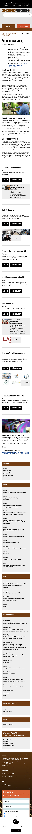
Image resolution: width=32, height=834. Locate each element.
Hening (10, 542)
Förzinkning (23, 636)
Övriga (4, 695)
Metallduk (12, 566)
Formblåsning (13, 585)
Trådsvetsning (18, 548)
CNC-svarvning (25, 452)
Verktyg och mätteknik (8, 653)
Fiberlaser (24, 521)
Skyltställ (16, 622)
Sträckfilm (5, 593)
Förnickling (12, 636)
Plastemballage (22, 668)
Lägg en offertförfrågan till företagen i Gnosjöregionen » (17, 65)
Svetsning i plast (6, 598)
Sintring (25, 584)
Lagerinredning (6, 673)
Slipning (5, 540)
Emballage (5, 666)
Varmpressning (6, 514)
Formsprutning (6, 582)
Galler (4, 563)
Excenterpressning (22, 512)
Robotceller (12, 631)
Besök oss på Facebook (8, 773)
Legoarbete (5, 677)
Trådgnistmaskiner (13, 647)
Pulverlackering (17, 636)
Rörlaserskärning (6, 521)
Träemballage (12, 668)
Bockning (5, 490)
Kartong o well (6, 668)
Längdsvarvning (16, 452)
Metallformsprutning (19, 584)
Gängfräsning (6, 499)
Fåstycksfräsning (6, 498)
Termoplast (5, 584)
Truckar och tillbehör (19, 686)
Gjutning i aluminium (14, 507)
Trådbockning (12, 548)
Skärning (5, 518)
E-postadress (8, 806)
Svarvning (8, 34)
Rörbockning (11, 492)
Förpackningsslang (12, 593)
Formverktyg (14, 655)
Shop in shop (11, 622)
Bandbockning (23, 492)
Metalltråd (5, 546)
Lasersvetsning (6, 536)
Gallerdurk (23, 565)
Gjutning (5, 503)
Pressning (5, 511)
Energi (4, 709)
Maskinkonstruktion (7, 644)
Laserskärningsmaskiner (17, 644)
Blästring (16, 638)
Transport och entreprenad (8, 686)
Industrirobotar (20, 629)
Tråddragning (6, 548)
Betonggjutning (6, 507)
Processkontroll (18, 631)
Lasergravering (19, 520)
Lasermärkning (12, 520)
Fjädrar (14, 559)
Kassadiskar (20, 622)
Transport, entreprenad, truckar (9, 685)
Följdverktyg (5, 655)
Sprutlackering (6, 636)
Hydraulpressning (14, 512)
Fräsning (5, 496)
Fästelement (5, 557)
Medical (5, 604)
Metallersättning (11, 584)
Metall (3, 34)
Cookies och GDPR (6, 785)
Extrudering (18, 593)
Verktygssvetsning (20, 536)
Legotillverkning (20, 679)
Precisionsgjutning (13, 505)
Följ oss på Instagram (7, 776)
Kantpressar (22, 645)
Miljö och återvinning (7, 711)
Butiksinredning (6, 620)
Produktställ (6, 622)
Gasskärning (13, 521)
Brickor (11, 559)
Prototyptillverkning (7, 660)
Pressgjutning (6, 505)
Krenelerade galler (17, 565)
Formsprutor (10, 649)
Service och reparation (8, 690)
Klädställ (25, 623)
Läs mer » (26, 826)
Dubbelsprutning (6, 585)
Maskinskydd (6, 565)
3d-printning (6, 662)
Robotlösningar (6, 629)
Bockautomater (21, 647)
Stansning (18, 514)
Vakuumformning (6, 587)
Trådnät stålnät (6, 566)
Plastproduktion (21, 598)
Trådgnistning (6, 551)
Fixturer (10, 655)
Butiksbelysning (6, 623)
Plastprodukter (13, 600)
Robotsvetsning (13, 536)
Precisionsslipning (15, 542)
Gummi (4, 606)
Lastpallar (17, 668)
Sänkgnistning (6, 553)
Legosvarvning (6, 681)
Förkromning (5, 638)
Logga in (4, 784)
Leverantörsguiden (12, 33)
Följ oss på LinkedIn (7, 774)
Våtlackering (11, 638)
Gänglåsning (18, 559)
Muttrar (7, 559)
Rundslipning (6, 542)
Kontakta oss (5, 765)
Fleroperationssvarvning (8, 453)
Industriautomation (7, 627)
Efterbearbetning (20, 681)
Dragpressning (13, 514)
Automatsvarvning (5, 35)
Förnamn (7, 801)
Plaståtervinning (6, 600)
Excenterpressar (16, 645)
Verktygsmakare (11, 656)
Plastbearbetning (6, 596)
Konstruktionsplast (14, 598)
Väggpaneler (17, 623)
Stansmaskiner (6, 647)
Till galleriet (16, 238)
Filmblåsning (5, 591)
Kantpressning (17, 492)
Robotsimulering (6, 631)
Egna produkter (6, 693)
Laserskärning (6, 520)
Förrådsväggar (13, 673)
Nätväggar (11, 565)
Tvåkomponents (19, 585)
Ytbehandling (6, 635)
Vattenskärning (19, 521)
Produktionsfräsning (22, 498)
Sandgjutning (19, 505)
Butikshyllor (12, 623)
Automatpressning (7, 512)
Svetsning (5, 534)
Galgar (22, 623)
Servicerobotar (25, 631)
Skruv (4, 559)
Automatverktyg (21, 655)
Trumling (20, 638)
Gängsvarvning (25, 453)
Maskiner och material (7, 642)
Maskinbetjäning (13, 629)
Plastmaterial (15, 649)
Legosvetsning (6, 679)
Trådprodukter (24, 548)
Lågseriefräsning (14, 498)
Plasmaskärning (6, 523)
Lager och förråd (6, 671)
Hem (6, 33)
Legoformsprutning (13, 681)
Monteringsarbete (13, 679)
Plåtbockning (6, 492)
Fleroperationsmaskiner (8, 645)
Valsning (21, 514)
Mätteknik (5, 656)
